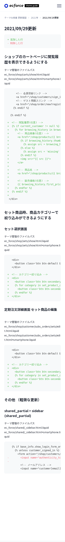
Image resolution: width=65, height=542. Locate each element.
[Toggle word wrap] (56, 38)
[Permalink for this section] (50, 62)
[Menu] (59, 5)
